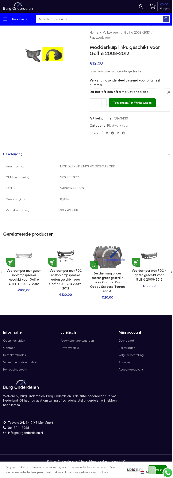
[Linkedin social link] (117, 133)
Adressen (125, 362)
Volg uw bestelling (131, 355)
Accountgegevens (131, 369)
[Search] (166, 19)
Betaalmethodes (14, 355)
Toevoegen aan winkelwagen (132, 102)
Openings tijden (14, 340)
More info (135, 469)
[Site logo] (18, 6)
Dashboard (126, 340)
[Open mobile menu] (5, 19)
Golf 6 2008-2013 (137, 32)
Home (94, 32)
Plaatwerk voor (100, 37)
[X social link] (107, 133)
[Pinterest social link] (112, 133)
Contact (9, 348)
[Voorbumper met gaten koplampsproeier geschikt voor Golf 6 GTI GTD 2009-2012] (23, 256)
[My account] (141, 6)
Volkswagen (111, 32)
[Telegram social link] (123, 133)
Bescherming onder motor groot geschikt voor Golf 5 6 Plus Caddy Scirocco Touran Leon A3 (107, 282)
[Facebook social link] (101, 133)
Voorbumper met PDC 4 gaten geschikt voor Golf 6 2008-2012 (149, 275)
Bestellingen (127, 348)
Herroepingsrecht (15, 369)
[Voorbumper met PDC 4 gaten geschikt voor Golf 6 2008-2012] (149, 256)
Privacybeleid (70, 348)
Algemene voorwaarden (77, 340)
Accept (157, 469)
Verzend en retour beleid (20, 362)
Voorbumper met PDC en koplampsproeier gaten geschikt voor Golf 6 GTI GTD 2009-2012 (65, 279)
